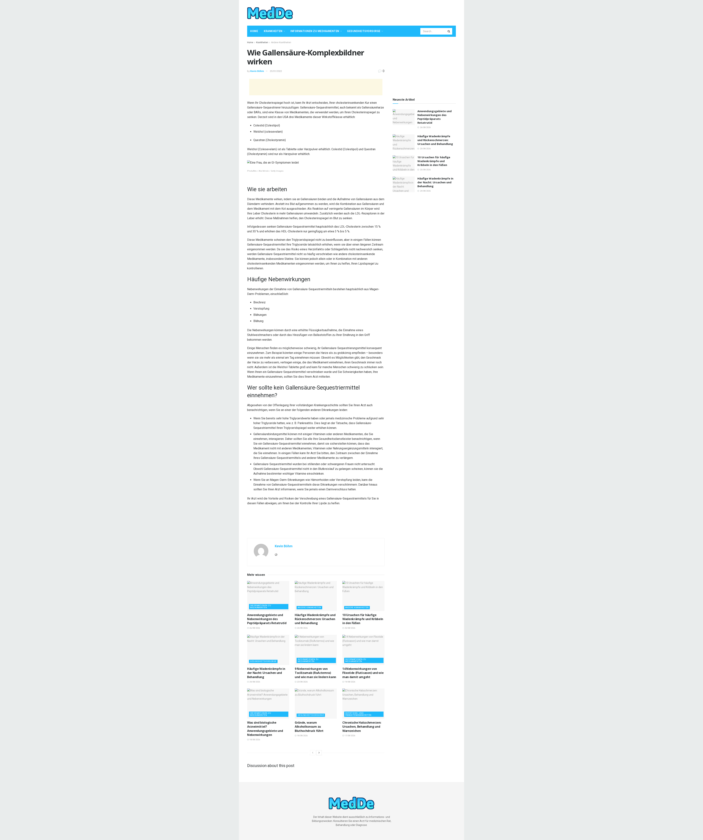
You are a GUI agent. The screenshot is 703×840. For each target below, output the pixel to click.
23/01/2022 (276, 71)
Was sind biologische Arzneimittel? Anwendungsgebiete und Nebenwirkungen (265, 729)
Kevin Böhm (257, 71)
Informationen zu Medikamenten (314, 31)
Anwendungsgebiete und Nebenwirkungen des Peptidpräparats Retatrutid (267, 619)
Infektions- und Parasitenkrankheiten (358, 714)
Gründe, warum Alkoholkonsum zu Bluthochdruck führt (309, 727)
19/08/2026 (349, 682)
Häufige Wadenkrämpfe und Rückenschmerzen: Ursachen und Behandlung (315, 619)
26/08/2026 (254, 628)
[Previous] (312, 752)
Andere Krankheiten (281, 42)
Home (254, 31)
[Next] (319, 752)
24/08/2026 (254, 682)
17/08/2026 (349, 735)
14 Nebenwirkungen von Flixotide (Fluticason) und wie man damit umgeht (363, 673)
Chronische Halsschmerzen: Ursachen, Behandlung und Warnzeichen (361, 727)
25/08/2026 (302, 628)
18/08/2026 (254, 739)
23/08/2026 (302, 682)
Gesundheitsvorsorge (363, 31)
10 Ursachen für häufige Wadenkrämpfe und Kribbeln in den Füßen (362, 619)
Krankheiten (273, 31)
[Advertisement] (389, 12)
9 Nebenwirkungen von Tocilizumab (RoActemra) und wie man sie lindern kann (315, 673)
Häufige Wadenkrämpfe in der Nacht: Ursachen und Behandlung (266, 673)
